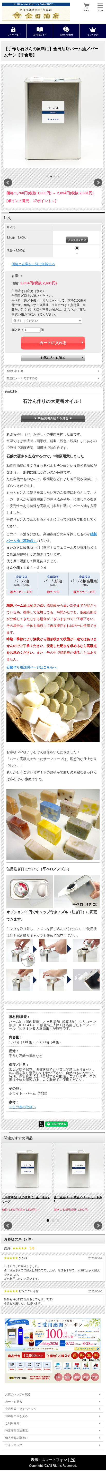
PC (72, 1460)
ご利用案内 (12, 1423)
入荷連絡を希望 (77, 240)
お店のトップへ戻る (18, 1394)
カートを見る (13, 1401)
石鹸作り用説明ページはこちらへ (31, 667)
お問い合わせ (14, 371)
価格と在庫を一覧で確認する (33, 264)
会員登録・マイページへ (20, 1408)
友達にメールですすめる (22, 378)
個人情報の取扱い (16, 1437)
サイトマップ (13, 1445)
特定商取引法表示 (16, 1430)
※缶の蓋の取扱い (22, 1107)
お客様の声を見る (16, 1416)
